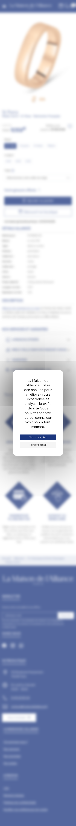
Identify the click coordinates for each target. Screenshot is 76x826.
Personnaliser (38, 444)
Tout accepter (38, 437)
